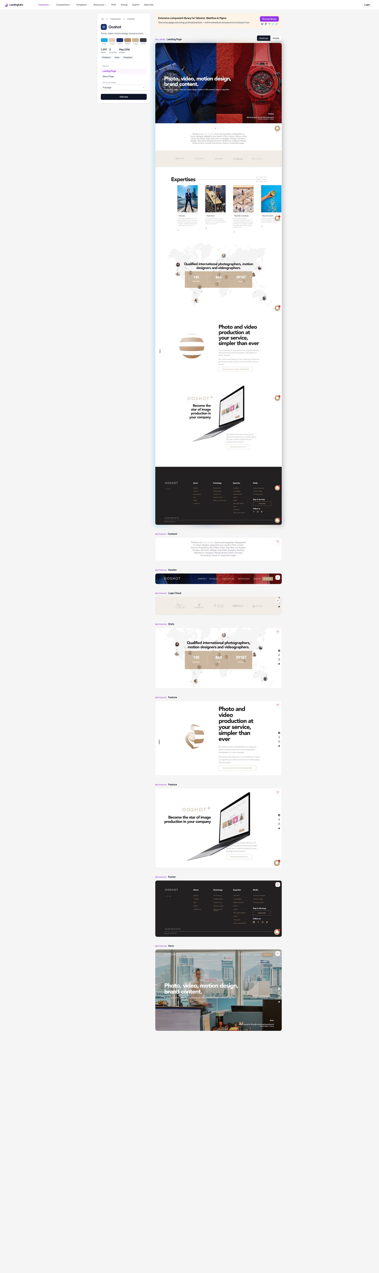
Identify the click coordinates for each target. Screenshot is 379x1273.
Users (117, 57)
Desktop (263, 38)
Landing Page (109, 71)
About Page (108, 76)
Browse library (269, 18)
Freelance (106, 57)
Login (367, 4)
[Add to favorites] (277, 541)
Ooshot (131, 18)
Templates (127, 57)
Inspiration (115, 18)
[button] (218, 549)
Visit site (124, 96)
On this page (109, 82)
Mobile (276, 38)
